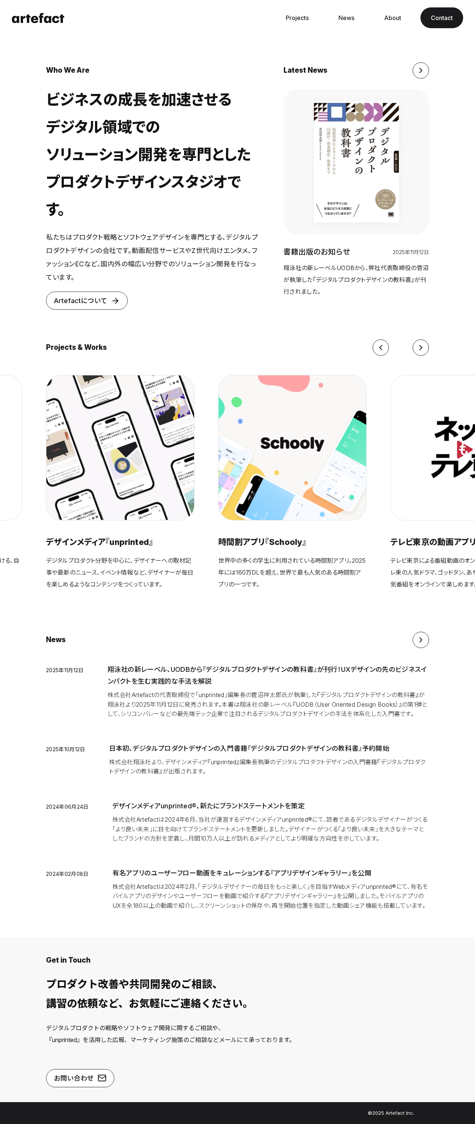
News (346, 18)
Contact (442, 18)
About (392, 18)
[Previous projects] (381, 347)
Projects (297, 18)
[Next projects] (421, 347)
